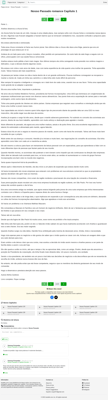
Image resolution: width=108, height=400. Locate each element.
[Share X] (56, 297)
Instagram (86, 389)
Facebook (86, 383)
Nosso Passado (15, 7)
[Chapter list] (51, 19)
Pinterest (86, 387)
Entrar (105, 2)
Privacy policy (50, 387)
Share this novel (55, 289)
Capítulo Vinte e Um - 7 (26, 347)
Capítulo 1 (25, 7)
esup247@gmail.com (57, 392)
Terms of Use (50, 385)
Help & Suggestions (52, 389)
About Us (49, 383)
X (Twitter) (86, 385)
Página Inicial (12, 2)
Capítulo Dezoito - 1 (25, 362)
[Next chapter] (63, 19)
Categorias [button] (20, 2)
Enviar (5, 339)
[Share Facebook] (52, 297)
